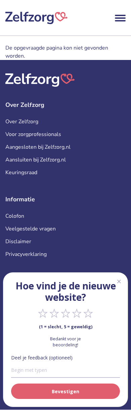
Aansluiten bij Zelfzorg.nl (35, 159)
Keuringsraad (21, 172)
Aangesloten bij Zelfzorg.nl (38, 147)
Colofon (14, 216)
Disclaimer (18, 241)
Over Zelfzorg (21, 121)
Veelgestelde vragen (30, 228)
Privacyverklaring (26, 254)
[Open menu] (120, 18)
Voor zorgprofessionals (33, 134)
